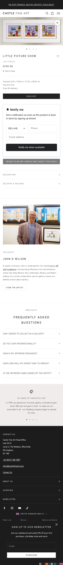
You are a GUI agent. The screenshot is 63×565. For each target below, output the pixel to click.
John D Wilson (9, 61)
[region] (31, 402)
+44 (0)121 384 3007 (11, 459)
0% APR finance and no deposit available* (31, 5)
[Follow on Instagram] (12, 508)
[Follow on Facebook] (4, 508)
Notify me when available (31, 147)
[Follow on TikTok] (27, 508)
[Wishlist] (58, 56)
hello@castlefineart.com (13, 466)
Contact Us (7, 472)
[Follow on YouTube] (19, 508)
